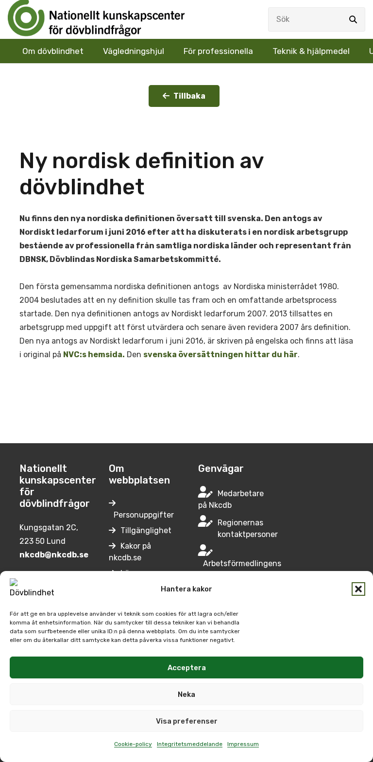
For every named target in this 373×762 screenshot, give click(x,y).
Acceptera (187, 667)
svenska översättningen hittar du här (220, 354)
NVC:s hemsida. (94, 354)
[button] (358, 589)
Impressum (243, 744)
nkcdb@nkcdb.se (53, 554)
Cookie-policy (133, 744)
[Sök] (353, 19)
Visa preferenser (187, 721)
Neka (186, 694)
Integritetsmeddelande (189, 744)
